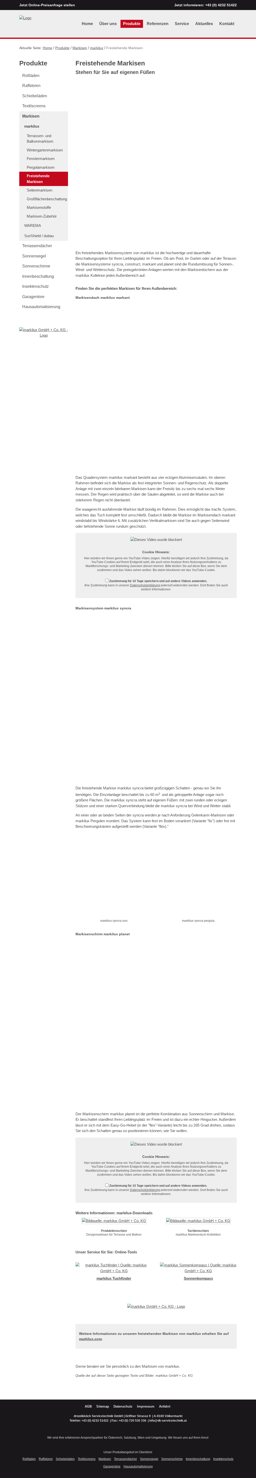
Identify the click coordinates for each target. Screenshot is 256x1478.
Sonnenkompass (198, 1278)
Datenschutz (123, 1406)
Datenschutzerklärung (145, 585)
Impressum (145, 1406)
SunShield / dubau (39, 236)
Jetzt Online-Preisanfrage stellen (47, 5)
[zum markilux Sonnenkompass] (198, 1268)
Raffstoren (31, 85)
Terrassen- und (40, 139)
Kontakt (226, 24)
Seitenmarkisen (39, 190)
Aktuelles (204, 24)
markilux (96, 48)
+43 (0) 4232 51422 (221, 5)
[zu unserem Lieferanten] (43, 332)
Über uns (108, 24)
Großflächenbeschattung (47, 199)
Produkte (131, 24)
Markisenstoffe (39, 207)
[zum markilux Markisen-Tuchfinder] (114, 1268)
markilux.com (90, 1339)
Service (182, 24)
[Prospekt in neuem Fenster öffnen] (114, 1222)
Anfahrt (164, 1406)
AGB (88, 1406)
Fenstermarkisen (40, 158)
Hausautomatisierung (41, 307)
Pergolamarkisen (40, 167)
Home (87, 24)
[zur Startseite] (25, 18)
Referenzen (157, 24)
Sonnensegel (34, 256)
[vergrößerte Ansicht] (114, 876)
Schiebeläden (34, 96)
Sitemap (102, 1406)
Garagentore (33, 297)
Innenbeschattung (38, 276)
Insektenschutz (35, 286)
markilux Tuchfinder (113, 1278)
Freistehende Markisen (38, 179)
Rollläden (31, 75)
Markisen (79, 48)
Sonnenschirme (36, 266)
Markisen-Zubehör (42, 216)
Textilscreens (34, 106)
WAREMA (32, 225)
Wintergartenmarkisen (45, 150)
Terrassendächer (37, 246)
